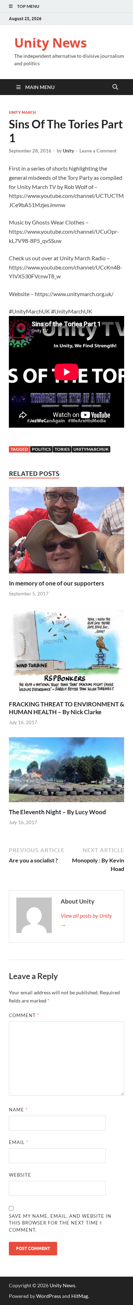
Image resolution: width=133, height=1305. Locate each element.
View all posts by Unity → (86, 919)
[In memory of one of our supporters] (66, 532)
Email (18, 1142)
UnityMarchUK (91, 449)
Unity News (50, 42)
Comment (24, 1015)
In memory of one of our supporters (56, 583)
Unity (68, 151)
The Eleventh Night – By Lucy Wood (57, 812)
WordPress (48, 1296)
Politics (41, 449)
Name (18, 1109)
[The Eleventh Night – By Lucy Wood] (66, 771)
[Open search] (115, 87)
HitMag (79, 1296)
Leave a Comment (98, 151)
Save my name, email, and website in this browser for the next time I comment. (60, 1223)
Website (20, 1175)
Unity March (22, 112)
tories (62, 449)
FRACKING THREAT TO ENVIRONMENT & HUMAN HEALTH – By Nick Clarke (66, 708)
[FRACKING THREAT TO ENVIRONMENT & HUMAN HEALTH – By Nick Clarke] (66, 653)
